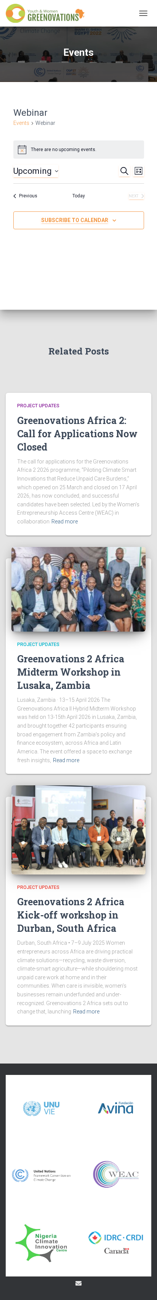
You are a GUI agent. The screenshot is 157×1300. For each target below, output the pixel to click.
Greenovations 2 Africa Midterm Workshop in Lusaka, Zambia (70, 672)
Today (78, 196)
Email (78, 1283)
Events (21, 123)
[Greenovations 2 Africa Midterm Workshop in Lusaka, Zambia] (78, 589)
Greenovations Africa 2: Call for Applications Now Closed (77, 433)
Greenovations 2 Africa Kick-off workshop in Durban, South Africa (70, 914)
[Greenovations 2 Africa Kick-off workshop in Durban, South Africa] (78, 829)
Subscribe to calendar (74, 220)
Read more (64, 521)
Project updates (38, 405)
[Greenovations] (48, 13)
